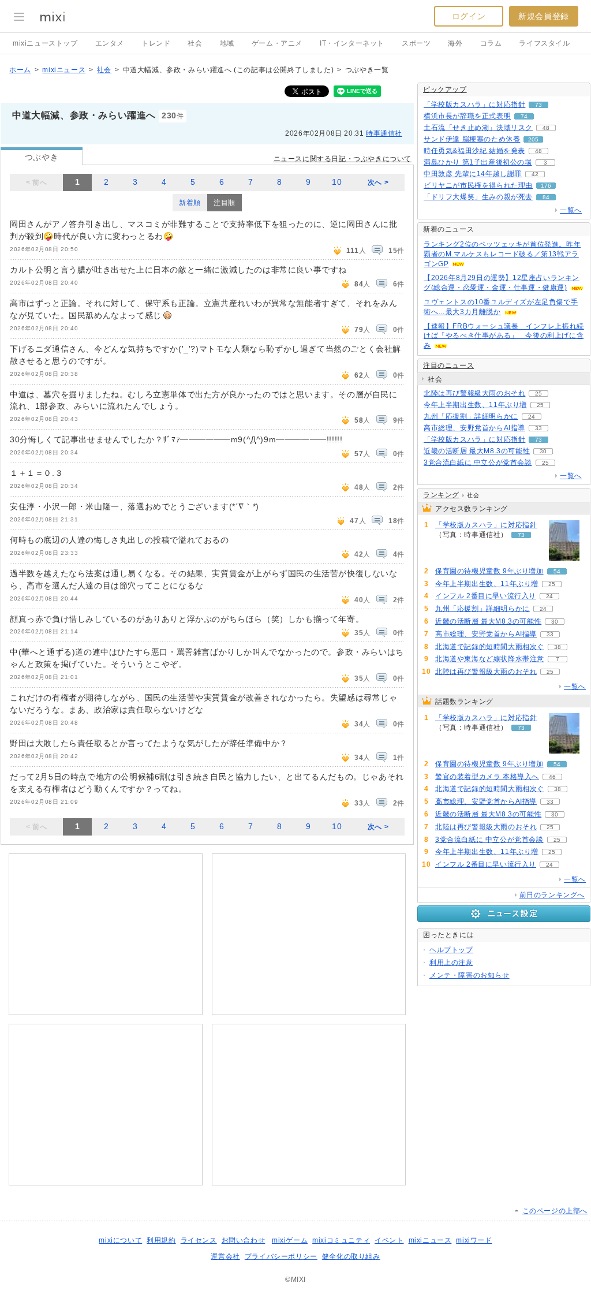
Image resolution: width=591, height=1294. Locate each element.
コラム (491, 43)
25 (538, 393)
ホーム (20, 70)
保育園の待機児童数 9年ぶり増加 (489, 571)
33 (538, 428)
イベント (389, 1240)
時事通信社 (384, 133)
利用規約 (161, 1240)
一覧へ (571, 210)
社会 (195, 43)
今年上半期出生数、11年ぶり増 (475, 405)
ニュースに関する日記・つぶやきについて (343, 159)
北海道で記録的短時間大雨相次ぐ (489, 647)
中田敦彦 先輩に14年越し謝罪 (473, 174)
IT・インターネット (352, 43)
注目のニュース (448, 365)
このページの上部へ (555, 1211)
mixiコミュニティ (341, 1240)
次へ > (378, 182)
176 (546, 185)
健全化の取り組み (351, 1256)
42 (535, 174)
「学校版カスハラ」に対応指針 (474, 104)
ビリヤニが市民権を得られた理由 (478, 185)
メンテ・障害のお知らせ (469, 975)
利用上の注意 (451, 963)
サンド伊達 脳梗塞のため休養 (472, 139)
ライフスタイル (544, 43)
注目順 (224, 203)
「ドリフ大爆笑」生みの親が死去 (478, 197)
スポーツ (416, 43)
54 (556, 571)
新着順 (190, 203)
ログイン (468, 16)
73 (538, 105)
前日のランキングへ (552, 895)
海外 (455, 43)
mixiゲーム (290, 1240)
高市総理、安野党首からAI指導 (474, 428)
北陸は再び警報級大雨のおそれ (474, 393)
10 (337, 182)
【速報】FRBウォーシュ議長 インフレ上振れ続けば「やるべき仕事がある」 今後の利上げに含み (504, 336)
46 (552, 777)
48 (546, 128)
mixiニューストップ (45, 43)
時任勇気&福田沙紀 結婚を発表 (474, 151)
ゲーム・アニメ (277, 43)
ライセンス (199, 1240)
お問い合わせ (243, 1240)
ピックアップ (445, 89)
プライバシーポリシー (281, 1256)
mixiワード (474, 1240)
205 (533, 139)
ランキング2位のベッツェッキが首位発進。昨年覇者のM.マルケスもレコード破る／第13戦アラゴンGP (502, 254)
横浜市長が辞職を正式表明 (467, 116)
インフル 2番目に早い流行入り (485, 596)
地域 (227, 43)
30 (543, 451)
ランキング (441, 495)
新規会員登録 (543, 16)
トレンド (155, 43)
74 (524, 116)
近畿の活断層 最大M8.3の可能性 (477, 451)
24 (531, 416)
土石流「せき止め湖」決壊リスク (478, 128)
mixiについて (120, 1240)
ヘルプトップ (451, 950)
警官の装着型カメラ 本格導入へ (487, 777)
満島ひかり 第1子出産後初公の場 (478, 162)
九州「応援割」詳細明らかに (471, 416)
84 (546, 197)
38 (557, 647)
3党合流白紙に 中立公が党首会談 (478, 462)
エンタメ (109, 43)
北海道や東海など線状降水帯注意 (489, 659)
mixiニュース (63, 70)
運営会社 (225, 1256)
